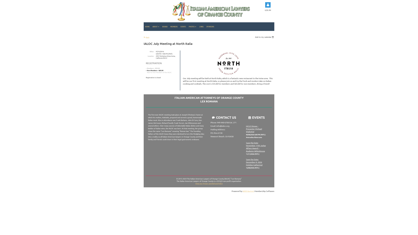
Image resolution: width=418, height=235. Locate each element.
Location (151, 56)
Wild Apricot (248, 191)
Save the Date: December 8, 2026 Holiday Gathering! (254, 162)
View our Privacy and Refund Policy (209, 183)
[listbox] (264, 37)
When (152, 51)
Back (147, 37)
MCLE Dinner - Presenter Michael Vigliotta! (254, 129)
